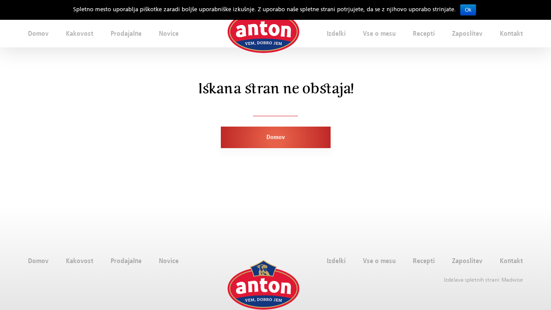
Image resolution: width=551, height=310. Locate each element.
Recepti (424, 33)
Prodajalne (126, 33)
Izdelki (336, 33)
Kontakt (511, 33)
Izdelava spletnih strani (471, 279)
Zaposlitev (467, 33)
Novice (169, 33)
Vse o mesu (379, 33)
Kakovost (79, 33)
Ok (468, 10)
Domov (38, 33)
